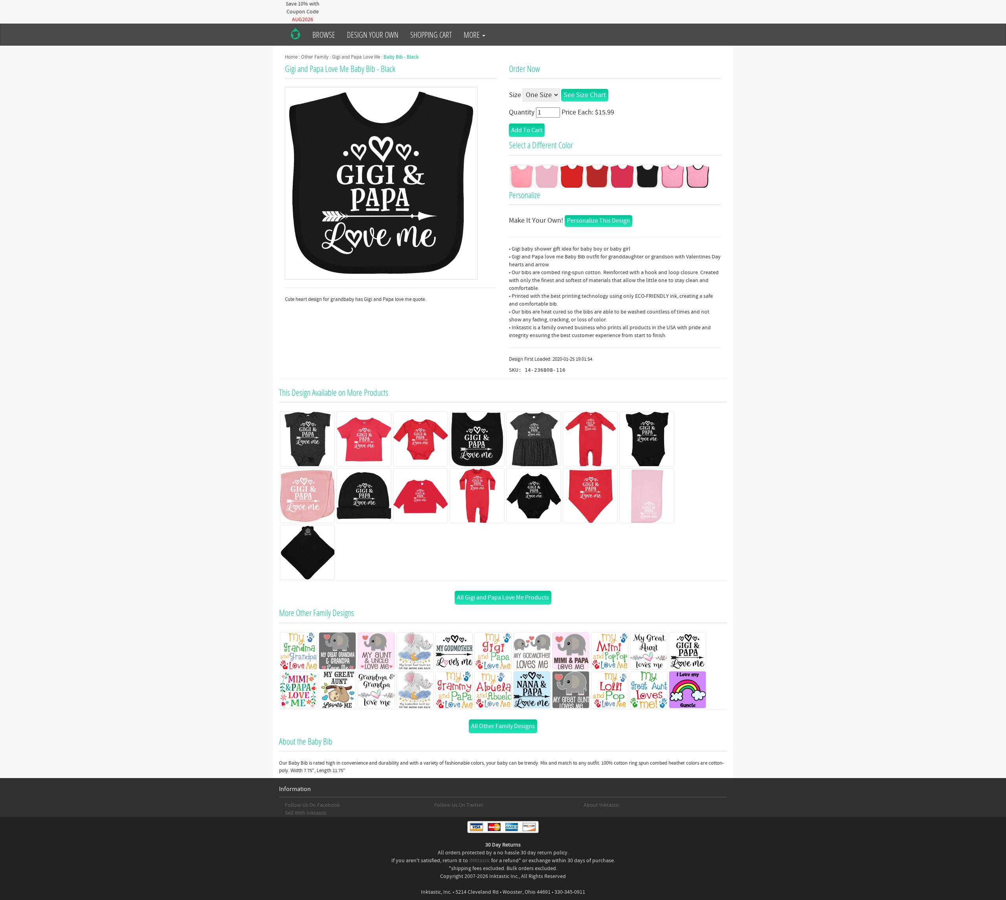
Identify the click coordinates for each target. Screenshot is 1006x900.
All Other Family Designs (503, 726)
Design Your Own (372, 35)
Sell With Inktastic (306, 813)
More (472, 35)
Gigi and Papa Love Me (356, 57)
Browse (323, 35)
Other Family (315, 57)
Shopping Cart (431, 35)
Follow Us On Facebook (312, 805)
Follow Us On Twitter (458, 805)
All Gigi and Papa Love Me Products (503, 597)
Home (291, 57)
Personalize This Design (598, 221)
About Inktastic (601, 805)
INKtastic (479, 860)
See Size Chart (585, 95)
